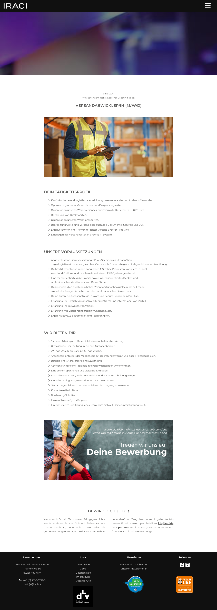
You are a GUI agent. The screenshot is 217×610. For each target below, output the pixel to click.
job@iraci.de (165, 523)
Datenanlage (83, 572)
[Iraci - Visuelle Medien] (15, 6)
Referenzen (83, 564)
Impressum (83, 576)
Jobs (83, 568)
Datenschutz (83, 580)
